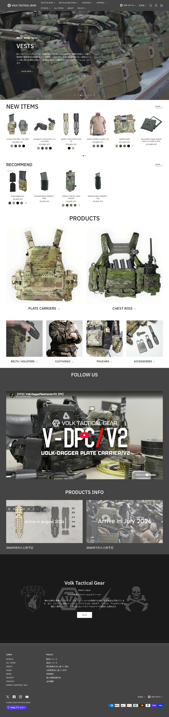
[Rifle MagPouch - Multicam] (13, 203)
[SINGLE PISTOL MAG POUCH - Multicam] (63, 205)
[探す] (150, 5)
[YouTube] (27, 696)
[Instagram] (20, 696)
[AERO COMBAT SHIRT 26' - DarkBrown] (101, 145)
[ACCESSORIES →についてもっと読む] (144, 338)
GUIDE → (84, 70)
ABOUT (9, 666)
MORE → (159, 106)
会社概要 (50, 681)
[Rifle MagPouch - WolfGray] (21, 203)
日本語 (141, 5)
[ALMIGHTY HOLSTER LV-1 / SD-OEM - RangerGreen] (46, 148)
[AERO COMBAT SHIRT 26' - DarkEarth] (93, 145)
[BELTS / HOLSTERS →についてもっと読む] (24, 338)
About (84, 615)
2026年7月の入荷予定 (100, 547)
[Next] (94, 95)
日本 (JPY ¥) (128, 5)
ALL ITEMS (10, 663)
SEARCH (9, 659)
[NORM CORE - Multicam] (116, 145)
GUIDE (9, 670)
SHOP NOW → (27, 71)
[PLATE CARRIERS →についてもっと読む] (44, 265)
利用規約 (50, 674)
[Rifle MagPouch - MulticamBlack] (9, 203)
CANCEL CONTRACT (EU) (16, 685)
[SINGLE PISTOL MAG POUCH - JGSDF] (71, 205)
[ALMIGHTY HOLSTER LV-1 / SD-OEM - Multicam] (38, 148)
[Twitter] (7, 696)
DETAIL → (84, 88)
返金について (51, 663)
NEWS (8, 674)
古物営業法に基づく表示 (56, 670)
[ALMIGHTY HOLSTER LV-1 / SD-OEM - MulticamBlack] (42, 148)
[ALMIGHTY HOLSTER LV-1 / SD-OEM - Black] (50, 148)
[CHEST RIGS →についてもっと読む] (124, 265)
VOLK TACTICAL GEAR (21, 702)
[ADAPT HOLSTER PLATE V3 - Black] (69, 148)
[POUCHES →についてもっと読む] (104, 338)
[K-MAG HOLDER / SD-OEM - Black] (23, 145)
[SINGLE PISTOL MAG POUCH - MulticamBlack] (67, 205)
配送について (51, 659)
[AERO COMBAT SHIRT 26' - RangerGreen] (97, 145)
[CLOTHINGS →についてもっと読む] (64, 338)
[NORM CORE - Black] (128, 145)
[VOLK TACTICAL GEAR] (21, 5)
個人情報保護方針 (53, 677)
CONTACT (10, 681)
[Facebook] (14, 696)
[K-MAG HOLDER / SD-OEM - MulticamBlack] (15, 145)
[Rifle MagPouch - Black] (17, 203)
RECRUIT (10, 677)
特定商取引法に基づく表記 (57, 666)
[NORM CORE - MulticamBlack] (120, 145)
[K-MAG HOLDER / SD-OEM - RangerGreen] (19, 145)
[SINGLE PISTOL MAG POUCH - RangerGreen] (75, 205)
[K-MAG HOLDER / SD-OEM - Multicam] (11, 145)
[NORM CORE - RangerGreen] (124, 145)
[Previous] (75, 95)
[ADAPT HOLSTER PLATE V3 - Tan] (73, 148)
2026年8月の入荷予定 (19, 547)
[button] (48, 2)
